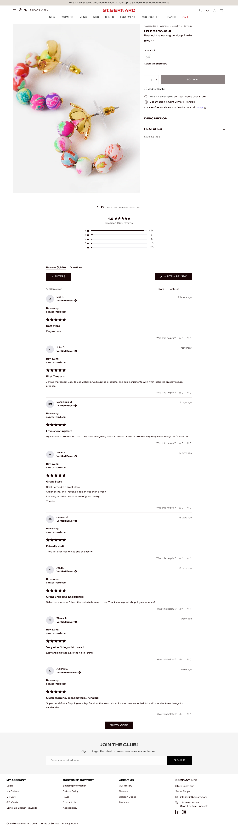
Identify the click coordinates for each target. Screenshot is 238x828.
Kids (96, 17)
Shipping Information (74, 785)
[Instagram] (184, 812)
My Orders (12, 791)
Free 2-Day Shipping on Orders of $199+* (93, 2)
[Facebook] (177, 812)
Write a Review (177, 277)
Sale (185, 17)
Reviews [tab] (56, 268)
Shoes (109, 17)
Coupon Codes (127, 797)
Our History (125, 785)
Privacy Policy (70, 823)
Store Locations (184, 786)
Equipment (127, 17)
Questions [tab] (76, 268)
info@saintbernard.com (193, 797)
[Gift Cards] (14, 9)
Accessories (150, 17)
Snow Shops (182, 791)
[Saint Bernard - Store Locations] (20, 9)
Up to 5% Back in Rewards (21, 808)
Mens (83, 17)
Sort (161, 289)
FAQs (66, 797)
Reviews (124, 802)
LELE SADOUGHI (157, 31)
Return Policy (70, 791)
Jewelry (176, 26)
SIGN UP (179, 760)
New (52, 17)
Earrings (188, 26)
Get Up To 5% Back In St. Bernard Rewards (144, 2)
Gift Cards (12, 802)
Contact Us (69, 802)
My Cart (11, 797)
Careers (123, 791)
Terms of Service (49, 823)
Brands (171, 17)
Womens (67, 17)
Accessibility (70, 808)
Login (9, 785)
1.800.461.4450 (189, 802)
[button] (119, 230)
